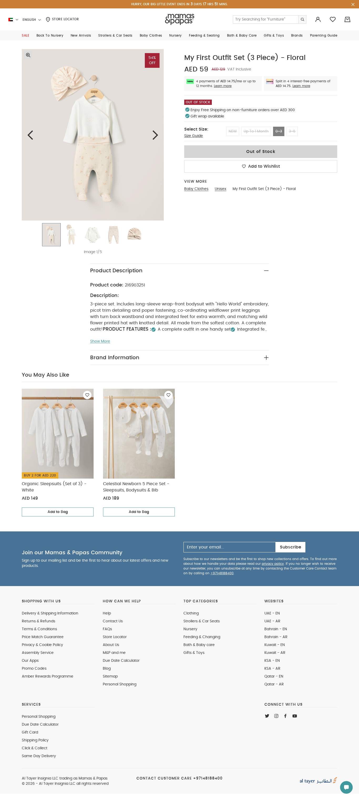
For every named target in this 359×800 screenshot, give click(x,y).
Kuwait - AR (274, 653)
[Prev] (30, 135)
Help (107, 613)
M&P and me (114, 653)
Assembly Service (38, 653)
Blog (107, 668)
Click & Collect (34, 748)
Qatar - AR (274, 684)
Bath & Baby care (199, 645)
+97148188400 (222, 573)
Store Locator (65, 19)
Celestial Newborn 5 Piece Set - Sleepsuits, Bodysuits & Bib (136, 487)
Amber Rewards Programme (47, 676)
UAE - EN (272, 613)
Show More (100, 341)
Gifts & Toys (193, 653)
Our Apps (30, 661)
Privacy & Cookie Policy (42, 645)
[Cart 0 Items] (347, 19)
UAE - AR (272, 621)
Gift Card (30, 732)
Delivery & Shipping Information (50, 613)
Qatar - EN (273, 676)
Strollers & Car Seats (201, 621)
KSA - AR (272, 668)
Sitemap (110, 676)
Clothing (191, 613)
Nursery (190, 629)
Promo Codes (34, 668)
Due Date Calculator (121, 661)
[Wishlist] (87, 395)
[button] (25, 35)
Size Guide (193, 136)
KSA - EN (272, 661)
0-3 (278, 131)
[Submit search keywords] (302, 19)
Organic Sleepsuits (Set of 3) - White (54, 487)
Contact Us (113, 621)
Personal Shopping (119, 684)
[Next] (155, 135)
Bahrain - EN (275, 629)
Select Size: (196, 129)
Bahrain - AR (276, 637)
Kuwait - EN (274, 645)
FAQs (107, 629)
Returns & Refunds (38, 621)
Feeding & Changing (201, 637)
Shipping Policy (35, 740)
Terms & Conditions (39, 629)
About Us (111, 645)
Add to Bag (58, 512)
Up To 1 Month (256, 131)
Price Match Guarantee (43, 637)
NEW (233, 131)
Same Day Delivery (39, 756)
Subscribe (290, 547)
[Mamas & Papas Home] (179, 19)
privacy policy (273, 563)
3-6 (292, 131)
